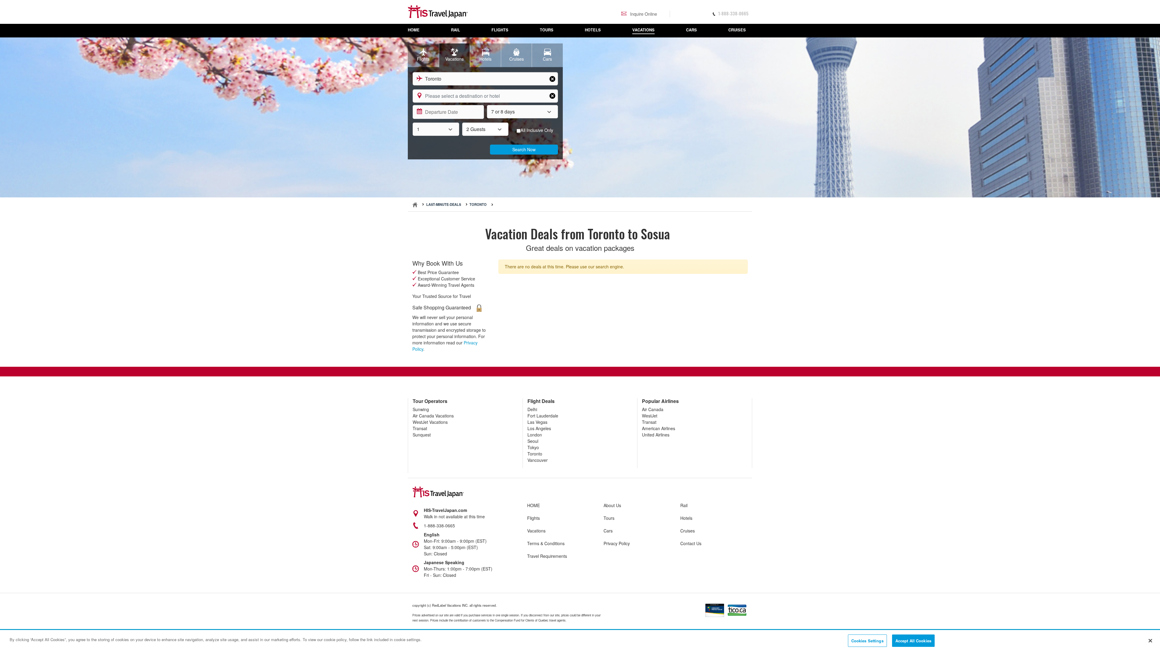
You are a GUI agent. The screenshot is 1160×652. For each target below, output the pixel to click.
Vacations (536, 531)
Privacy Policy (617, 543)
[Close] (1150, 640)
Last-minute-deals (443, 204)
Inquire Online (643, 14)
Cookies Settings (867, 641)
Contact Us (690, 543)
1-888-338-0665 (733, 13)
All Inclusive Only (536, 130)
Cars (608, 531)
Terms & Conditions (546, 543)
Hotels (686, 518)
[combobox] (485, 78)
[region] (580, 641)
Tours (609, 518)
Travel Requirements (547, 556)
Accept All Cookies (913, 641)
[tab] (423, 55)
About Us (612, 505)
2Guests (475, 129)
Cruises (687, 531)
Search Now (524, 149)
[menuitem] (417, 30)
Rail (684, 505)
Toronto (478, 204)
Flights (533, 518)
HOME (533, 505)
